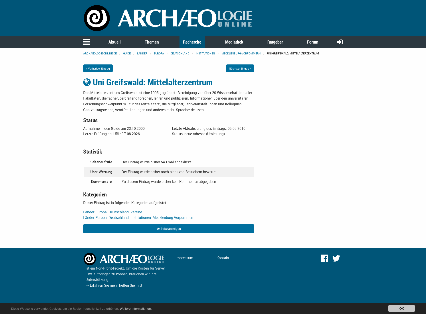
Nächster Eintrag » (240, 68)
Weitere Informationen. (136, 308)
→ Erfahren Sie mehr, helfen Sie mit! (113, 285)
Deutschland (179, 53)
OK (401, 308)
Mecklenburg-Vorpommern (241, 53)
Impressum (184, 257)
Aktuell (114, 42)
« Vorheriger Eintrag (98, 68)
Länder (142, 53)
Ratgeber (275, 42)
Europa (159, 53)
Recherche (192, 42)
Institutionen (205, 53)
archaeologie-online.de (100, 53)
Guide (127, 53)
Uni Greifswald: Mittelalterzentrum (152, 82)
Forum (312, 42)
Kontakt (223, 257)
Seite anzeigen (170, 228)
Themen (152, 42)
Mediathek (234, 42)
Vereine (136, 212)
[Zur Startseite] (168, 17)
